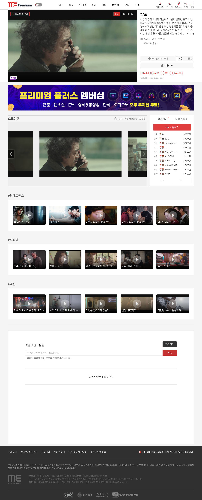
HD (123, 13)
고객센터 (45, 452)
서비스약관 (59, 452)
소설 (71, 4)
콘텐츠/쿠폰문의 (29, 452)
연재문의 (12, 452)
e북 (94, 4)
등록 (169, 353)
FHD (130, 13)
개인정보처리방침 (77, 452)
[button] (11, 154)
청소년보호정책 (98, 452)
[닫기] (189, 89)
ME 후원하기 (172, 127)
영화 (103, 4)
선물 (137, 4)
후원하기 (169, 344)
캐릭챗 (82, 4)
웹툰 (60, 4)
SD (116, 13)
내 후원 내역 (181, 119)
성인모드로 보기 (38, 4)
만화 (127, 4)
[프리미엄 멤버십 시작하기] (101, 97)
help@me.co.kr (120, 482)
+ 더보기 (190, 33)
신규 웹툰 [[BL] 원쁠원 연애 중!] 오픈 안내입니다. (163, 452)
